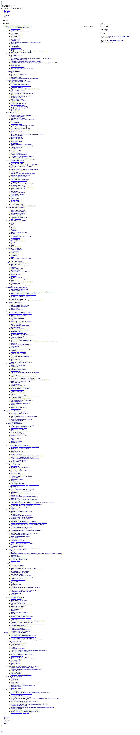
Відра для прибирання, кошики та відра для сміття (25, 425)
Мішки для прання (16, 414)
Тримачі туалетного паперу (18, 460)
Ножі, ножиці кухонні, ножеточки (20, 518)
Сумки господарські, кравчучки (19, 588)
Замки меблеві (15, 195)
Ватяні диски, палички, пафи (19, 642)
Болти (12, 223)
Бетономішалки (15, 30)
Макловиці (14, 276)
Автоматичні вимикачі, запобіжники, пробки (23, 115)
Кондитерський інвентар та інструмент (21, 515)
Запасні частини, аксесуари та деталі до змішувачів (25, 372)
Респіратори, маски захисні (18, 214)
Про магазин (7, 14)
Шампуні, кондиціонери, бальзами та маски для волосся (26, 664)
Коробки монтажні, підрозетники (20, 132)
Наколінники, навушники (18, 210)
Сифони (13, 394)
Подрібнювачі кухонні (17, 479)
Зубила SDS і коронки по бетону (20, 84)
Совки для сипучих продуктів (19, 528)
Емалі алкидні (15, 254)
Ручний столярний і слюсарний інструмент (20, 314)
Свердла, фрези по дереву (18, 105)
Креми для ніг (15, 680)
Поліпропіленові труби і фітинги (20, 388)
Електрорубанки (15, 39)
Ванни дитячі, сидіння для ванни (20, 448)
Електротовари (12, 112)
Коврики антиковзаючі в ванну (19, 452)
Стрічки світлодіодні (16, 153)
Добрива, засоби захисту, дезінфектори (21, 604)
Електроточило (15, 40)
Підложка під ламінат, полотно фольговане (23, 173)
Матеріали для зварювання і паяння (17, 287)
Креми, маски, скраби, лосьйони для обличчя (23, 685)
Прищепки (14, 417)
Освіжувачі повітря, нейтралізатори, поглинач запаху (25, 710)
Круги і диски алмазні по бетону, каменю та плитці (25, 89)
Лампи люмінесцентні (17, 135)
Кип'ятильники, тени (17, 578)
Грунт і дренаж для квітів (18, 603)
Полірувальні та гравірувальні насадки (21, 96)
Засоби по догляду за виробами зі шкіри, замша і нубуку (26, 669)
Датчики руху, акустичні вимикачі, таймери (23, 119)
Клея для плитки (15, 167)
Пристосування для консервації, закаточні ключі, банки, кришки (29, 523)
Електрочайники (15, 473)
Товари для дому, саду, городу (16, 597)
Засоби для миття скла (17, 695)
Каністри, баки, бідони (17, 607)
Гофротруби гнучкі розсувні (18, 369)
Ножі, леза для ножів (16, 277)
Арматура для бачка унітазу (18, 365)
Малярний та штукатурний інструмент (18, 262)
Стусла (13, 357)
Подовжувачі (14, 143)
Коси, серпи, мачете (16, 609)
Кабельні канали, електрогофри (19, 127)
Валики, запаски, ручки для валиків (21, 265)
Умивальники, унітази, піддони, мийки (21, 400)
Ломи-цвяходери (15, 327)
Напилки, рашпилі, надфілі (18, 333)
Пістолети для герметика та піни (20, 338)
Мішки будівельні (15, 172)
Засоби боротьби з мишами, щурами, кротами (23, 635)
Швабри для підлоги (16, 441)
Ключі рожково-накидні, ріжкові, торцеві (22, 321)
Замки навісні (14, 197)
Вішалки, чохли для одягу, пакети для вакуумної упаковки (27, 569)
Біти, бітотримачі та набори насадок (21, 81)
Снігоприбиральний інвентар (19, 625)
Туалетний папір (15, 661)
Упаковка (13, 594)
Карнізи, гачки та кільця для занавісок (21, 575)
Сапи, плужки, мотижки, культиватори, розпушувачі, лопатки (28, 621)
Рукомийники (14, 619)
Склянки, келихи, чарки (17, 540)
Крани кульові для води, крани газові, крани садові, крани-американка (30, 379)
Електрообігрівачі (16, 471)
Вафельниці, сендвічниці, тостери (20, 467)
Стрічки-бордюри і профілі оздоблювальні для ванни (25, 395)
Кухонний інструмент (14, 509)
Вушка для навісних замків (18, 188)
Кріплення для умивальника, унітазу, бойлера (23, 376)
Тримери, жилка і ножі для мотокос (20, 631)
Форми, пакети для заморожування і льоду (22, 507)
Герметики (14, 56)
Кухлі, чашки (14, 537)
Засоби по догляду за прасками (19, 413)
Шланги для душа (16, 406)
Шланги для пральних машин (19, 407)
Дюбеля (13, 227)
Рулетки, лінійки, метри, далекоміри (21, 349)
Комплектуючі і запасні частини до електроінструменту (26, 42)
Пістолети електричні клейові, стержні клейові (24, 340)
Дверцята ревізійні (16, 77)
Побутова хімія (12, 689)
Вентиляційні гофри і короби (19, 74)
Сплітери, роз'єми (16, 150)
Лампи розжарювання (17, 138)
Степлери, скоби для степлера (19, 355)
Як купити (7, 11)
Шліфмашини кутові (16, 49)
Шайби (13, 245)
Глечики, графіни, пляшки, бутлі (20, 534)
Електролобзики (15, 36)
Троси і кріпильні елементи (18, 241)
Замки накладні (15, 198)
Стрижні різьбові (15, 238)
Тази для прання (15, 422)
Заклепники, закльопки (17, 318)
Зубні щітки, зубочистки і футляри (20, 651)
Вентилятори (14, 72)
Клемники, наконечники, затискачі (20, 129)
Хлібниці (13, 508)
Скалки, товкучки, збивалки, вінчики (21, 527)
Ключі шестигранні (16, 324)
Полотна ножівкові (16, 97)
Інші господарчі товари (17, 565)
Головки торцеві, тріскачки (18, 317)
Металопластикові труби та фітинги (21, 387)
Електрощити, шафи (16, 124)
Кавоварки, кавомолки (17, 474)
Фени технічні (15, 46)
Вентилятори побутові (17, 469)
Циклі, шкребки (15, 359)
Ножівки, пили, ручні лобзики (19, 334)
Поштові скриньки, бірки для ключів (21, 618)
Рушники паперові (16, 660)
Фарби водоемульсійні (17, 261)
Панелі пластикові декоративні (19, 306)
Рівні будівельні (15, 346)
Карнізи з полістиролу (17, 303)
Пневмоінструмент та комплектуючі (21, 45)
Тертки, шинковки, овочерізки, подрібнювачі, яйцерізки (26, 530)
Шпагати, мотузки (16, 596)
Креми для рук (15, 682)
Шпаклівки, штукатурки (17, 185)
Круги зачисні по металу (17, 91)
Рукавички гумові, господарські (20, 217)
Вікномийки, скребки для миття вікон (21, 426)
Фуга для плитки (15, 182)
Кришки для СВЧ (15, 495)
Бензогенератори (15, 29)
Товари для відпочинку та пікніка (20, 629)
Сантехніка (11, 363)
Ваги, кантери (15, 466)
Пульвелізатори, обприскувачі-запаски (21, 419)
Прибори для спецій (16, 556)
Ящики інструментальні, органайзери (21, 362)
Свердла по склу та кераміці (18, 103)
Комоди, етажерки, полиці (18, 580)
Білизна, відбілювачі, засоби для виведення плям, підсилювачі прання (30, 692)
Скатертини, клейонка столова (19, 559)
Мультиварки (14, 477)
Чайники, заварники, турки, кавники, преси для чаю (25, 547)
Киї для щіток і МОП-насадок (19, 435)
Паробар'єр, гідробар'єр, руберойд (20, 175)
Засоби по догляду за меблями (19, 705)
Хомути (13, 242)
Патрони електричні (16, 141)
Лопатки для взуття (16, 672)
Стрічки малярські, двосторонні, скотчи (22, 281)
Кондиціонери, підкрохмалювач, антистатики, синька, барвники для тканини (32, 707)
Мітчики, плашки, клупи (18, 328)
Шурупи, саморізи (16, 246)
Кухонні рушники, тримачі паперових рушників (24, 496)
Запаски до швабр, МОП (17, 433)
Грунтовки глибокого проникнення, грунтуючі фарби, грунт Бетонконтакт (31, 58)
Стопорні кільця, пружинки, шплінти (21, 236)
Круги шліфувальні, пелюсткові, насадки (22, 93)
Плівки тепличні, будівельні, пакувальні (22, 616)
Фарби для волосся (16, 663)
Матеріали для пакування (18, 385)
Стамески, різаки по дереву (18, 353)
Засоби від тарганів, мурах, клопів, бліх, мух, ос (24, 638)
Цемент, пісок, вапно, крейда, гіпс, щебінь (22, 184)
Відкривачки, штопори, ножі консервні (21, 511)
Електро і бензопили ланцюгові (19, 32)
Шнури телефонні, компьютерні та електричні (23, 159)
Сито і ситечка (15, 526)
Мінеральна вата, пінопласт (18, 170)
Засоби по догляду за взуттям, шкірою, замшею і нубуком (23, 666)
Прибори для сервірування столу (17, 549)
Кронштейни (14, 230)
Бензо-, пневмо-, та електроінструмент (18, 27)
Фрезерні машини (16, 48)
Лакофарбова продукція (14, 248)
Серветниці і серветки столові (19, 558)
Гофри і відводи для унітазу (18, 368)
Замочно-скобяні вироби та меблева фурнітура (20, 186)
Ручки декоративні (16, 203)
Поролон (13, 585)
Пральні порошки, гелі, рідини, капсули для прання (25, 711)
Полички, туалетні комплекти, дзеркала (22, 457)
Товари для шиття (16, 593)
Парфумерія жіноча (16, 686)
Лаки (12, 257)
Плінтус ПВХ (14, 308)
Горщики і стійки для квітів (18, 602)
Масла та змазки (15, 65)
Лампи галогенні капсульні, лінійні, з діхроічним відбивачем (27, 134)
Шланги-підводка (16, 409)
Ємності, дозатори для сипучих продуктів (22, 489)
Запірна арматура (15, 371)
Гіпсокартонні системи (17, 163)
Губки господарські (16, 432)
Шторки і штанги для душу (18, 461)
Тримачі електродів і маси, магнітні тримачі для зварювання (27, 300)
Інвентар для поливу (16, 599)
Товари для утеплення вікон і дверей (21, 591)
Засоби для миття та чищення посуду (21, 697)
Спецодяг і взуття (16, 219)
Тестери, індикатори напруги (19, 154)
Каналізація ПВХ (15, 375)
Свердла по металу (16, 102)
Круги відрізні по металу (18, 90)
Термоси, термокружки (17, 545)
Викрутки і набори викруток (19, 315)
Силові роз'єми (15, 148)
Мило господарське (16, 708)
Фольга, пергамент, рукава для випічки (21, 505)
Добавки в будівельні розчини (19, 59)
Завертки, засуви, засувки (18, 192)
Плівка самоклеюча (16, 584)
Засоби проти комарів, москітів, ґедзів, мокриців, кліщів (26, 640)
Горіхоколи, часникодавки (18, 512)
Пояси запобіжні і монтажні (18, 211)
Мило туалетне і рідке (17, 656)
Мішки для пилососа (16, 436)
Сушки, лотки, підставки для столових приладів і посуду (26, 504)
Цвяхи (12, 243)
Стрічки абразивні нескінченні (19, 106)
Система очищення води (17, 393)
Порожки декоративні (17, 309)
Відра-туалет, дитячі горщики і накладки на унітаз (25, 447)
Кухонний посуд (12, 531)
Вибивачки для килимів (17, 429)
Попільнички (14, 555)
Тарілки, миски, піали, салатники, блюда (22, 543)
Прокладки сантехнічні (17, 390)
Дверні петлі (14, 191)
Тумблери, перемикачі (17, 157)
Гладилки (13, 267)
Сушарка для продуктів (17, 483)
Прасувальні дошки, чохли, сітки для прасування (24, 416)
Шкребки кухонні (16, 442)
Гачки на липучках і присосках (19, 572)
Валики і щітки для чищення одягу (20, 571)
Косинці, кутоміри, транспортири (20, 325)
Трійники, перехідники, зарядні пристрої (22, 156)
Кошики (13, 552)
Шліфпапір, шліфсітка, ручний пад (20, 108)
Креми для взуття (15, 670)
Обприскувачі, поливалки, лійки (20, 615)
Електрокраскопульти (17, 34)
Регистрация (108, 30)
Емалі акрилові (15, 252)
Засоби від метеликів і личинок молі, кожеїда (23, 637)
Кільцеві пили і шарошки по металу (21, 86)
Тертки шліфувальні (16, 283)
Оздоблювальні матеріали (15, 302)
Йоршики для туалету (17, 451)
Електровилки (15, 122)
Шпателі (13, 286)
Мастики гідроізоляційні (17, 67)
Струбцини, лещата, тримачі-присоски (21, 356)
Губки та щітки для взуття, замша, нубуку (22, 667)
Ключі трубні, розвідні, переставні (20, 322)
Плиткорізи (14, 343)
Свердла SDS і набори (17, 99)
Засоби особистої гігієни (14, 641)
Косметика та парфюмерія (15, 676)
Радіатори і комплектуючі (18, 391)
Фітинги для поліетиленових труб (20, 403)
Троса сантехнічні (16, 397)
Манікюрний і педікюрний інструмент (21, 654)
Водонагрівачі (15, 366)
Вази (12, 550)
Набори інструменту (16, 331)
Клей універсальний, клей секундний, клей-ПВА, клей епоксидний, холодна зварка (34, 62)
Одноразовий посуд (16, 539)
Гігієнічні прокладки (16, 644)
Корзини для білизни (16, 454)
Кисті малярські (15, 270)
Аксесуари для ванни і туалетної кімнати (19, 445)
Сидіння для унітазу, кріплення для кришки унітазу (25, 458)
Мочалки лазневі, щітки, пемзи (19, 657)
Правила (13, 280)
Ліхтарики (14, 610)
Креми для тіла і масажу (17, 683)
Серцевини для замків (17, 204)
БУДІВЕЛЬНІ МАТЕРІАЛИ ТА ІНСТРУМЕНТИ (17, 26)
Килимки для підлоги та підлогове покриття (23, 577)
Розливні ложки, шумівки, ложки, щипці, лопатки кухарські (27, 524)
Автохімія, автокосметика (18, 691)
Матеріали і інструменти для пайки (20, 296)
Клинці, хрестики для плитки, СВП (21, 271)
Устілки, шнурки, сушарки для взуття (21, 675)
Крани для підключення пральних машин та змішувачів (26, 378)
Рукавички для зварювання (18, 299)
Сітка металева (15, 178)
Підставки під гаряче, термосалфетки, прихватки (24, 499)
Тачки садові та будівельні (18, 628)
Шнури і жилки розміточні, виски (20, 284)
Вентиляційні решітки (17, 75)
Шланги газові (15, 404)
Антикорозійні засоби (17, 55)
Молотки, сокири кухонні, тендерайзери (22, 517)
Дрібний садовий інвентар (18, 606)
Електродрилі (14, 33)
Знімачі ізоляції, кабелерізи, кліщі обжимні (22, 125)
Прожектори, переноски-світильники (21, 144)
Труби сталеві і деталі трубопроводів (21, 398)
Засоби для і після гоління (18, 648)
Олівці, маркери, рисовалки (18, 337)
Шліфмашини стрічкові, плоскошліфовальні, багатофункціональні (29, 51)
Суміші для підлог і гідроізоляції (20, 179)
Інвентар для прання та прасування (17, 412)
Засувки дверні (15, 200)
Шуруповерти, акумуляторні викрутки (21, 52)
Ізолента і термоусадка (17, 113)
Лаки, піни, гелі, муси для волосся (20, 653)
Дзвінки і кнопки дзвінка (18, 121)
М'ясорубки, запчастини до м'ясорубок (21, 476)
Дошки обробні (15, 492)
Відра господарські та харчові (19, 600)
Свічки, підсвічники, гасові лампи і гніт (22, 622)
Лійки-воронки (15, 498)
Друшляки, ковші (15, 514)
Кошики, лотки (15, 581)
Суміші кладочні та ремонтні (19, 181)
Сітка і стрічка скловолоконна (19, 176)
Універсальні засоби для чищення (20, 713)
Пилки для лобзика (16, 94)
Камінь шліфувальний (17, 87)
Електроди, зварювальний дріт (19, 289)
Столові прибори (15, 561)
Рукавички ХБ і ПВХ (17, 216)
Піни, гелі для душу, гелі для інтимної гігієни (23, 659)
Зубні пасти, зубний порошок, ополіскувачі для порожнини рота (29, 650)
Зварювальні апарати (16, 290)
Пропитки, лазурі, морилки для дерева (21, 258)
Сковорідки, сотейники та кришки (20, 542)
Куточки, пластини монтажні (19, 232)
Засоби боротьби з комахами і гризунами (19, 634)
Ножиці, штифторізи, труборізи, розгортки (22, 336)
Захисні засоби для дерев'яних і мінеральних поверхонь (26, 61)
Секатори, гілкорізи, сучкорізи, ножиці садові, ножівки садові (28, 623)
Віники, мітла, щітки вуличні (19, 428)
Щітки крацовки (15, 109)
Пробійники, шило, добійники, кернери (22, 344)
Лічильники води (15, 382)
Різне (9, 311)
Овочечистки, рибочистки (18, 520)
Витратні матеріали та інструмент (17, 80)
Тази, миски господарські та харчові (21, 626)
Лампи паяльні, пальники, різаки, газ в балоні (23, 293)
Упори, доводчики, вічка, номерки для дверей (23, 205)
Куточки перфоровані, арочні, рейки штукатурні (24, 169)
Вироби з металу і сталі (17, 162)
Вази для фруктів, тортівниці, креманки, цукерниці (25, 533)
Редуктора (13, 298)
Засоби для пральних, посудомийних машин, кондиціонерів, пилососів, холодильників (35, 698)
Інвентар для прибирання (15, 423)
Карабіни (13, 229)
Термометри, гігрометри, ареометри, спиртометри (24, 590)
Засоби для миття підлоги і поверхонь (21, 694)
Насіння (13, 613)
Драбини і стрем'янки (17, 574)
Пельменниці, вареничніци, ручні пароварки (23, 521)
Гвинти (13, 226)
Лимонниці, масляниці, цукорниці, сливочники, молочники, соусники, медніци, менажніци (36, 553)
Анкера (13, 222)
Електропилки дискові (17, 37)
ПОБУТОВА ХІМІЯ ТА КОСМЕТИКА (15, 632)
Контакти (6, 16)
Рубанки (13, 347)
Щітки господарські (16, 444)
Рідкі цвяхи (14, 70)
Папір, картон (14, 583)
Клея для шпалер (15, 64)
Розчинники (14, 260)
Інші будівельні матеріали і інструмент (21, 312)
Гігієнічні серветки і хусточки (19, 645)
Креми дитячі (14, 679)
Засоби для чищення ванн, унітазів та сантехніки (24, 701)
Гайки (12, 224)
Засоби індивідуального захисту (16, 207)
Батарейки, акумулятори (17, 116)
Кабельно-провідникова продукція (20, 128)
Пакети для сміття (16, 438)
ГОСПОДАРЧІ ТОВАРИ (11, 410)
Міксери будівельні (16, 274)
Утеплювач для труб (16, 401)
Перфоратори (14, 43)
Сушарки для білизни (17, 420)
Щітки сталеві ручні (16, 110)
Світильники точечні (16, 147)
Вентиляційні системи (14, 71)
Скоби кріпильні (15, 235)
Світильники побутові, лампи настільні (22, 146)
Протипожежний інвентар (18, 213)
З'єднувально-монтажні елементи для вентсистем (24, 78)
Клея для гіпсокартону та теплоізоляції (21, 166)
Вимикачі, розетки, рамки (18, 118)
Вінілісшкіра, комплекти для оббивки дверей (23, 568)
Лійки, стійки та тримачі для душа (20, 381)
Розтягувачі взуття (16, 673)
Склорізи (13, 350)
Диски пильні (14, 83)
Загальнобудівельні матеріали (16, 160)
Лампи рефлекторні (16, 137)
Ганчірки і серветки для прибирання (21, 431)
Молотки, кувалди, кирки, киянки (20, 330)
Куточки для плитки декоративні (20, 305)
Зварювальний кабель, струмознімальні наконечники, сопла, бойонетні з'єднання (33, 292)
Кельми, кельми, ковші (17, 268)
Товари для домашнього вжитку (16, 566)
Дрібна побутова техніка (14, 463)
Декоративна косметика (17, 678)
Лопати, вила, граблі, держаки (19, 612)
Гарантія (6, 15)
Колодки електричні (16, 131)
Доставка (6, 12)
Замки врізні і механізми (17, 194)
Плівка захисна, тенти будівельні (20, 279)
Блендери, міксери (16, 464)
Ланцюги (13, 233)
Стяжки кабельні (15, 239)
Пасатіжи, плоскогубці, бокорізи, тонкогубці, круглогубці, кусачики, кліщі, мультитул (34, 341)
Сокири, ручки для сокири (18, 352)
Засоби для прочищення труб (19, 699)
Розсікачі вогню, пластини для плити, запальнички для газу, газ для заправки (32, 502)
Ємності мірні (14, 488)
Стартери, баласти (16, 151)
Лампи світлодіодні (16, 140)
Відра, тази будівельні (17, 264)
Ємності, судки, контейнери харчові (21, 490)
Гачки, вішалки (15, 189)
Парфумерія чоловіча (16, 688)
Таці (12, 562)
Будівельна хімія (12, 53)
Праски (13, 480)
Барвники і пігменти (16, 249)
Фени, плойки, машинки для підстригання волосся (25, 485)
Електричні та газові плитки (18, 470)
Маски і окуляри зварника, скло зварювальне (23, 295)
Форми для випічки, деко (18, 546)
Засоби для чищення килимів (19, 702)
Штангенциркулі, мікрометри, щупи (21, 360)
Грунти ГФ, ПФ (15, 251)
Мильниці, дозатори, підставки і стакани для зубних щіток (27, 455)
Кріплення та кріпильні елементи (17, 220)
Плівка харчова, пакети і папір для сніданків (23, 501)
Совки (12, 439)
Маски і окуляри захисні (17, 208)
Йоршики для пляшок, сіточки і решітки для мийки (25, 493)
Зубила (13, 319)
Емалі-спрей (14, 255)
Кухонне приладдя (13, 486)
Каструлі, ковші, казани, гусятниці (20, 536)
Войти (102, 30)
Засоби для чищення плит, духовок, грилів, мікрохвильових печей (29, 704)
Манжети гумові (15, 384)
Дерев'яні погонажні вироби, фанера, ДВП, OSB (24, 165)
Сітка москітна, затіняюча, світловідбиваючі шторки (25, 587)
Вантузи (13, 450)
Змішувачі (13, 374)
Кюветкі (13, 273)
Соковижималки (15, 482)
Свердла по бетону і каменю (18, 100)
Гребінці (13, 647)
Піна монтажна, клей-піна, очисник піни (22, 68)
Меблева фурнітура (16, 201)
